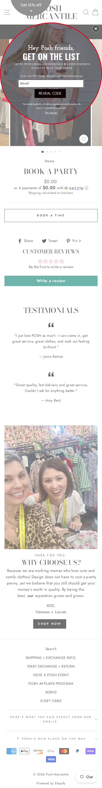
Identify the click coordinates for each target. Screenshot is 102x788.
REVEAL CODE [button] (50, 93)
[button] (96, 28)
